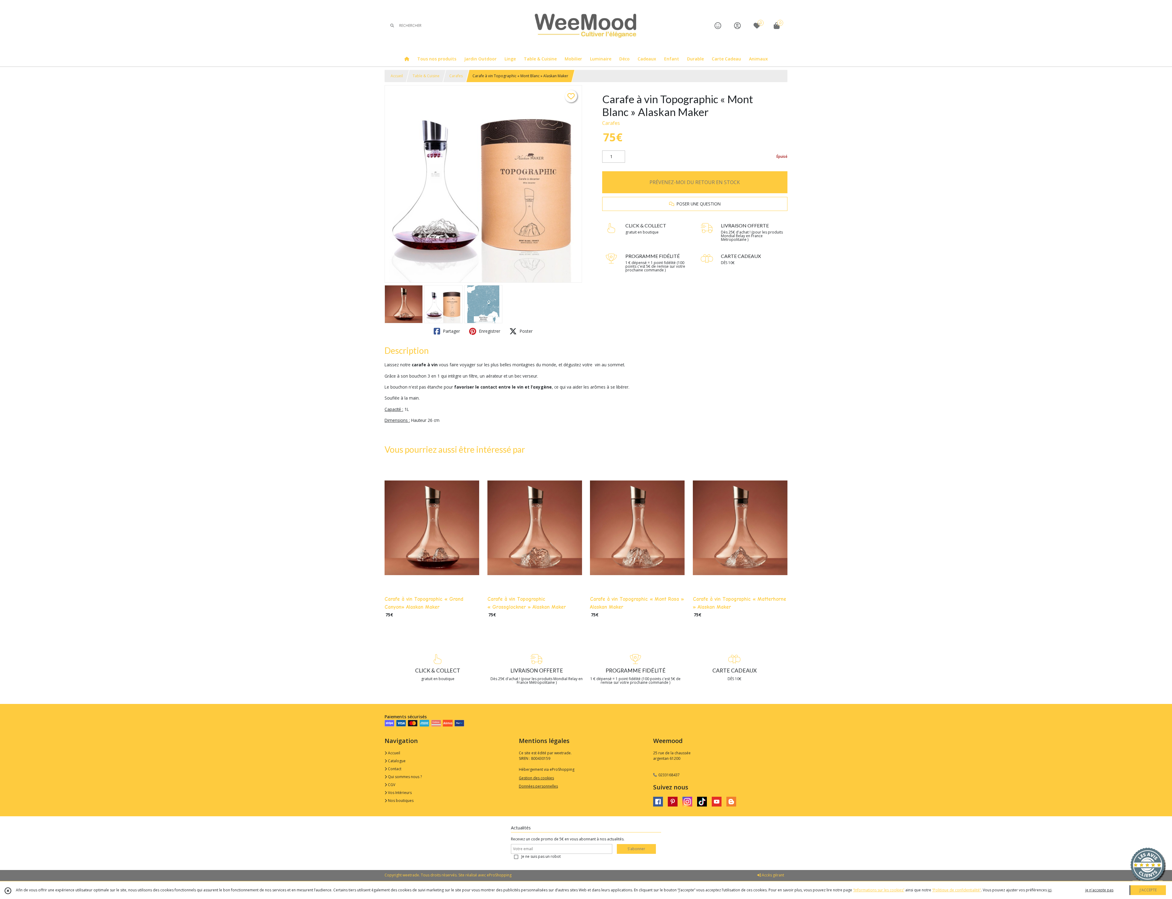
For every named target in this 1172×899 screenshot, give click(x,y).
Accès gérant (772, 875)
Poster (525, 331)
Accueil (397, 75)
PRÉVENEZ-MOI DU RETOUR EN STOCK (694, 182)
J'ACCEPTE (1148, 890)
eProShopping (499, 875)
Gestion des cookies (536, 778)
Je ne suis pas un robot (541, 856)
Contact (394, 768)
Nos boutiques (400, 800)
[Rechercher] (392, 25)
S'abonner (636, 848)
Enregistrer (489, 331)
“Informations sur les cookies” (878, 890)
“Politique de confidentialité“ (956, 890)
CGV (391, 784)
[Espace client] (737, 25)
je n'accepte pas (1099, 890)
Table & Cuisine (426, 75)
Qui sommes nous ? (404, 776)
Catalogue (396, 760)
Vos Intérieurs (399, 792)
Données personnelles (538, 786)
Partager (451, 331)
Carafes (456, 75)
